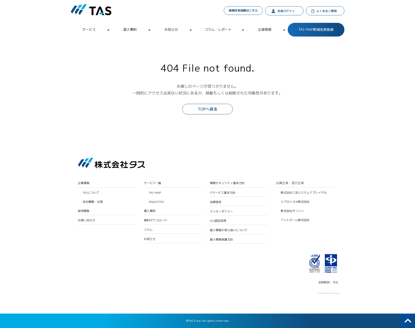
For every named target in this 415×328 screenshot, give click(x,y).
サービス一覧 (152, 183)
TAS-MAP (155, 192)
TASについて (91, 192)
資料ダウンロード (155, 220)
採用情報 (83, 211)
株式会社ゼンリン (292, 211)
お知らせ (171, 29)
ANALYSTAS (156, 202)
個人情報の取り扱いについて (228, 230)
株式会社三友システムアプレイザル (304, 192)
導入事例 (130, 29)
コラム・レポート (218, 29)
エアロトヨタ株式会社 (295, 202)
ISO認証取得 (218, 221)
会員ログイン (286, 11)
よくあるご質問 (327, 11)
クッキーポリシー (221, 211)
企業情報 (264, 29)
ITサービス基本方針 (222, 192)
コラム (148, 229)
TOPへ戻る (207, 109)
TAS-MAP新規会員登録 (316, 29)
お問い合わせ (86, 220)
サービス (89, 29)
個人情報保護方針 (221, 239)
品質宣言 (215, 202)
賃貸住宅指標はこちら (243, 10)
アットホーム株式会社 (295, 220)
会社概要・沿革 (93, 202)
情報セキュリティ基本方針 (227, 183)
